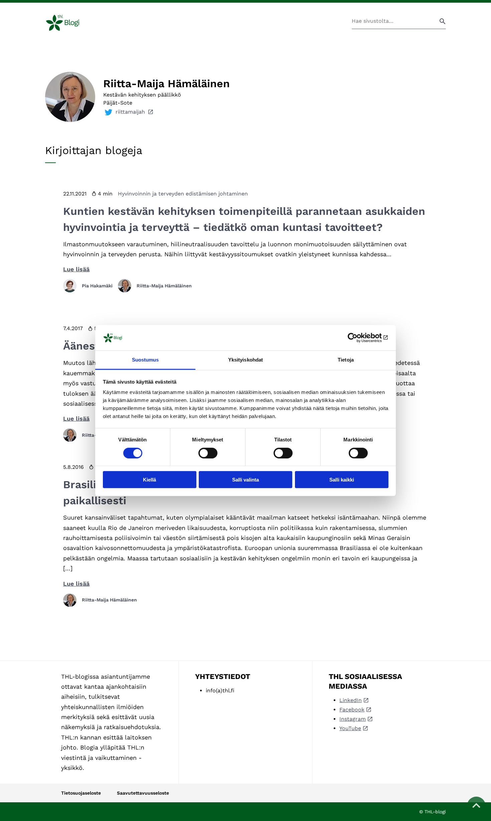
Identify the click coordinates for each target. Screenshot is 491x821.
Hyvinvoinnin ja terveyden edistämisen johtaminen (183, 193)
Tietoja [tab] (346, 360)
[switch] (207, 452)
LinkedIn (350, 700)
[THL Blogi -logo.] (70, 22)
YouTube (350, 728)
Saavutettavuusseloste (143, 793)
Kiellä (149, 480)
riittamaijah (130, 112)
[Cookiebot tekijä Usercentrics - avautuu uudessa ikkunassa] (359, 338)
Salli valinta (245, 480)
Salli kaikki (341, 480)
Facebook (351, 709)
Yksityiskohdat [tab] (245, 360)
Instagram (352, 719)
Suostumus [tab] (145, 360)
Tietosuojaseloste (81, 793)
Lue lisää (76, 269)
